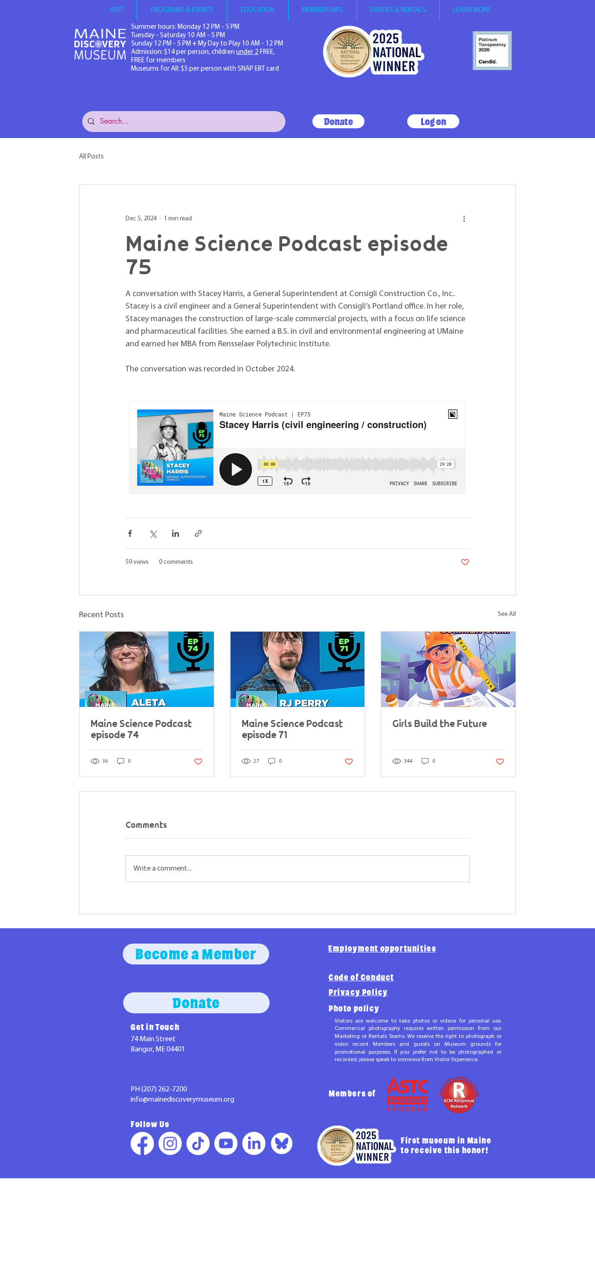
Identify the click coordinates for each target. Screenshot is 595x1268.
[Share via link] (198, 533)
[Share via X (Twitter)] (152, 533)
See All (507, 614)
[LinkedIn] (253, 1143)
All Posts (91, 156)
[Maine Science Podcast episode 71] (298, 669)
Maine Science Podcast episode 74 (141, 729)
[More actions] (463, 218)
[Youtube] (226, 1143)
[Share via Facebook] (130, 533)
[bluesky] (281, 1143)
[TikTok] (198, 1143)
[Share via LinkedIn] (175, 533)
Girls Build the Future (439, 723)
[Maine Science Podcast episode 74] (146, 669)
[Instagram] (170, 1143)
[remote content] (298, 448)
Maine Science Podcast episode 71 (292, 729)
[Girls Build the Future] (448, 669)
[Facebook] (142, 1143)
